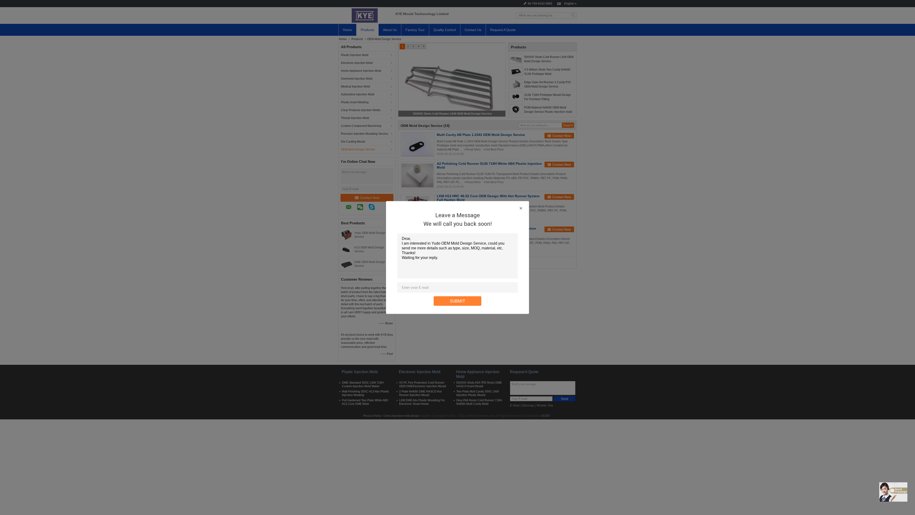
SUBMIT (457, 301)
